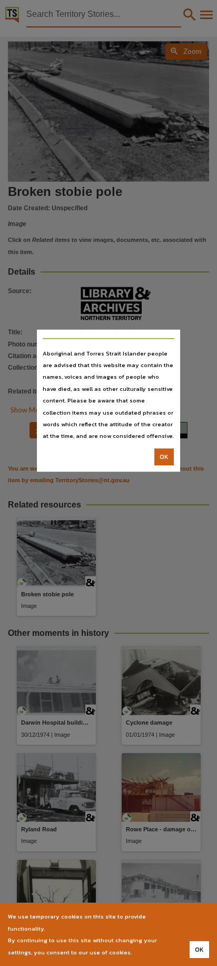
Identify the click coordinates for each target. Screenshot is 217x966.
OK (164, 457)
